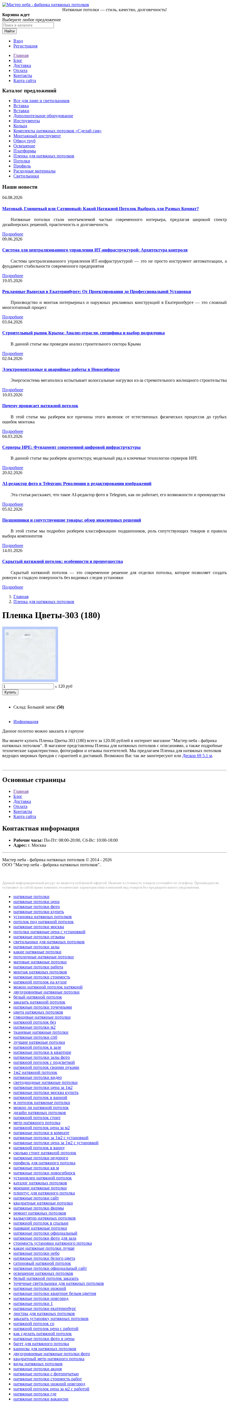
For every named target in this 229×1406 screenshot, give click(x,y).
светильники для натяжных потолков (49, 941)
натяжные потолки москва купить (45, 1092)
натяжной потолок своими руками (46, 1067)
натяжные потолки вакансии (40, 1399)
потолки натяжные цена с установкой (49, 931)
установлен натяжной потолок (42, 1177)
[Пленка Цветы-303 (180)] (30, 680)
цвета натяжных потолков (38, 1012)
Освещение (24, 145)
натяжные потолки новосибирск (44, 1172)
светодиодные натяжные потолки (45, 1082)
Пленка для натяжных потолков (43, 155)
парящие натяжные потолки (40, 1228)
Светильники (26, 176)
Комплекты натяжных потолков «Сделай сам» (57, 130)
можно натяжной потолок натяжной (48, 987)
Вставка (21, 105)
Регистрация (25, 46)
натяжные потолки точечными (42, 1007)
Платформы (24, 150)
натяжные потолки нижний (39, 1288)
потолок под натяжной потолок (43, 921)
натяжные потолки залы (36, 946)
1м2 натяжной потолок (35, 1072)
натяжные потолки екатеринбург (44, 1308)
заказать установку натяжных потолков (51, 1318)
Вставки (21, 110)
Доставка (22, 65)
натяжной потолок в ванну (39, 1147)
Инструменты (26, 120)
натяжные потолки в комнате (41, 1132)
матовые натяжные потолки (40, 961)
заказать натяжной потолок (39, 1002)
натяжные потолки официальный (45, 1233)
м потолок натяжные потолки (41, 1102)
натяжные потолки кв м (36, 1167)
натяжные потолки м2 (34, 1027)
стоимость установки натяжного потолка (52, 1243)
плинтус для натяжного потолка (44, 1193)
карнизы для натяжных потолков (44, 1348)
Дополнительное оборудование (43, 115)
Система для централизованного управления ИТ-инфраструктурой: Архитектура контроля (95, 250)
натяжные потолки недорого (40, 1157)
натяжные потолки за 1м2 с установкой (51, 1137)
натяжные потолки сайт (36, 1198)
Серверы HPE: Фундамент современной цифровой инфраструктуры (71, 447)
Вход (18, 41)
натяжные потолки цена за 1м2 (43, 1087)
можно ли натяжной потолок (41, 1107)
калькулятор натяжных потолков (44, 1218)
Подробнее (12, 234)
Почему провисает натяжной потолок (40, 405)
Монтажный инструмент (37, 135)
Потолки (21, 161)
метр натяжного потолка (36, 1122)
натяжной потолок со (33, 1323)
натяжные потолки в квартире (42, 1052)
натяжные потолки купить (38, 911)
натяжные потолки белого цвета (44, 1258)
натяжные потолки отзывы (39, 936)
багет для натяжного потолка (41, 1343)
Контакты (22, 75)
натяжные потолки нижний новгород (49, 1383)
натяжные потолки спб (35, 1037)
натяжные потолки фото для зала (44, 1238)
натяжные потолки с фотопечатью (46, 1373)
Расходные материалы (34, 171)
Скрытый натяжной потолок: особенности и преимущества (62, 561)
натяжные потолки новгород (40, 1298)
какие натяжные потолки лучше (44, 1248)
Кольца (20, 125)
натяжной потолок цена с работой (45, 1328)
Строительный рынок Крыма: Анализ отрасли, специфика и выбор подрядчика (83, 332)
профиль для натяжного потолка (44, 1162)
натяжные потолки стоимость (41, 977)
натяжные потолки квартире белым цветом (54, 1293)
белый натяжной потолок (37, 997)
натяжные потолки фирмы (38, 1208)
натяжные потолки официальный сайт (50, 1268)
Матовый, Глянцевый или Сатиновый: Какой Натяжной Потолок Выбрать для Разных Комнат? (100, 208)
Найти (9, 31)
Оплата (20, 70)
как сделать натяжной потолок (42, 1333)
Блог (17, 60)
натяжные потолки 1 (33, 1303)
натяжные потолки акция (37, 1368)
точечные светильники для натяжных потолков (58, 1283)
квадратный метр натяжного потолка (48, 1358)
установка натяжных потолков (42, 916)
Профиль (22, 166)
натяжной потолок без (34, 1022)
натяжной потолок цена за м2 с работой (51, 1388)
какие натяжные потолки (37, 951)
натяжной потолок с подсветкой (44, 1062)
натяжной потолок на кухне (40, 982)
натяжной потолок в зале (37, 1047)
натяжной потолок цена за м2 (41, 1127)
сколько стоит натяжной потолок (44, 1152)
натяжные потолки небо (36, 1253)
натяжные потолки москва (38, 926)
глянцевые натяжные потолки (42, 1017)
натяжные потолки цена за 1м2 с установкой (56, 1142)
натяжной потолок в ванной (40, 1097)
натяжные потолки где (34, 1393)
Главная (20, 55)
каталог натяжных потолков (40, 1183)
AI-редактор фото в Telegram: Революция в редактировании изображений (76, 483)
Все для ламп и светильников (41, 100)
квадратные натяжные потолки (43, 1203)
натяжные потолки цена (36, 901)
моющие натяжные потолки (40, 1188)
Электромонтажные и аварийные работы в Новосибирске (61, 369)
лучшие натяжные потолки (39, 1042)
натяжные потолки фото (36, 906)
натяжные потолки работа (38, 966)
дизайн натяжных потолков (39, 1112)
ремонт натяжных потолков (39, 1213)
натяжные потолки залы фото (41, 1057)
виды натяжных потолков (38, 1363)
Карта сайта (24, 80)
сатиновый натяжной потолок (42, 1263)
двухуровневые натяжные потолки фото (51, 1353)
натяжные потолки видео (37, 1077)
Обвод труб (24, 140)
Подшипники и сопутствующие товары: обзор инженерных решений (71, 520)
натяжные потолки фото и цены (44, 1338)
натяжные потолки (31, 896)
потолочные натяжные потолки (43, 956)
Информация (25, 721)
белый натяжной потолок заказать (45, 1278)
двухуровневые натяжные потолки (46, 992)
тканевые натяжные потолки (40, 1032)
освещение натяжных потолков (43, 1273)
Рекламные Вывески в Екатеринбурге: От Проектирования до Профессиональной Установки (96, 291)
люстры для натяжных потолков (44, 1313)
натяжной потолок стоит (37, 1117)
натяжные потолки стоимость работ (47, 1378)
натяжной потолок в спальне (40, 1223)
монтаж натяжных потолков (40, 972)
